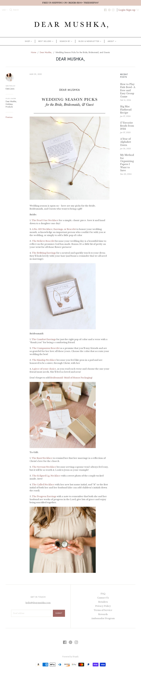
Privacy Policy (103, 606)
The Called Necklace (43, 484)
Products (9, 106)
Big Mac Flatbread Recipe (125, 109)
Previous (9, 117)
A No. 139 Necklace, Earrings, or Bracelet (54, 229)
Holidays (9, 104)
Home (33, 52)
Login (122, 10)
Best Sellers (44, 41)
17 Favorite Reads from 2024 (127, 125)
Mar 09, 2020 (36, 74)
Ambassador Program (103, 618)
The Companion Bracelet (46, 348)
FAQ (103, 593)
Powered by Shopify (70, 656)
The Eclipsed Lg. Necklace (46, 475)
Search (16, 10)
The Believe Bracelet (43, 241)
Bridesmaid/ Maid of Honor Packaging (71, 377)
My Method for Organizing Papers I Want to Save (127, 163)
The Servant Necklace (44, 467)
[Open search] (11, 10)
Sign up (130, 10)
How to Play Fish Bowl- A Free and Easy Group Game (127, 90)
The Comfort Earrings (44, 339)
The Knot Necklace (42, 458)
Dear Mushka (11, 101)
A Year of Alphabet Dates (125, 141)
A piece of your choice (44, 368)
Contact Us (103, 597)
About (111, 41)
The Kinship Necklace (44, 360)
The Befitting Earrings (44, 253)
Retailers (103, 602)
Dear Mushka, (46, 52)
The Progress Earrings (44, 496)
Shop (27, 41)
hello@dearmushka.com (38, 602)
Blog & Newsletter (89, 41)
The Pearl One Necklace (45, 220)
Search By (65, 41)
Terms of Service (103, 610)
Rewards (103, 614)
